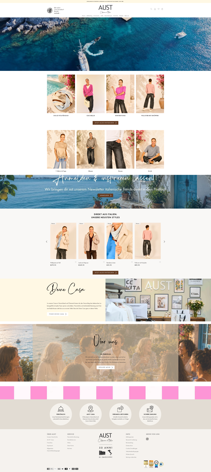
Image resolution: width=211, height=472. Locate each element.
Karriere (121, 15)
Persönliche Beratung (73, 437)
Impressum (50, 445)
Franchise (115, 15)
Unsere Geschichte (52, 437)
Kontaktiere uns (71, 440)
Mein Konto (70, 445)
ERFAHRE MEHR (104, 367)
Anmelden (104, 195)
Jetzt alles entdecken (104, 123)
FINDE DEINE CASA (56, 314)
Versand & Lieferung (131, 440)
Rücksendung (129, 442)
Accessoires (96, 15)
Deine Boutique (108, 15)
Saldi (102, 15)
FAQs (69, 442)
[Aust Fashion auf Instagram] (147, 439)
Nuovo (83, 15)
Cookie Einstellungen (131, 448)
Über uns (127, 15)
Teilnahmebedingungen (132, 451)
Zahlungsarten (130, 437)
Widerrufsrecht (130, 454)
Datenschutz (129, 445)
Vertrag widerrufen (131, 457)
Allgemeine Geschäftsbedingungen (53, 449)
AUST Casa (50, 440)
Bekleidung (89, 15)
